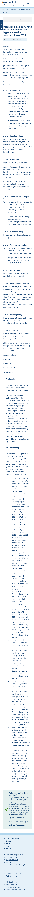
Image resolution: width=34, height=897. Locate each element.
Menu (29, 3)
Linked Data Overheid (13, 873)
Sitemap (9, 862)
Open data (9, 871)
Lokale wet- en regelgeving (9, 9)
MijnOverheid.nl (11, 882)
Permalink (16, 19)
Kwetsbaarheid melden (14, 865)
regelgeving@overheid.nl (16, 825)
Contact (8, 841)
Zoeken (8, 849)
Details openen (1, 25)
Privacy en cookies (12, 857)
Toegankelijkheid (12, 860)
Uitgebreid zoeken (24, 9)
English (8, 843)
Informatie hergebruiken (14, 855)
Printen (26, 19)
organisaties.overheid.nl (16, 818)
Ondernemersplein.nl (13, 887)
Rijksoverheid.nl (11, 885)
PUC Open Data (11, 876)
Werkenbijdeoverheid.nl (14, 890)
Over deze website (12, 838)
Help (7, 846)
